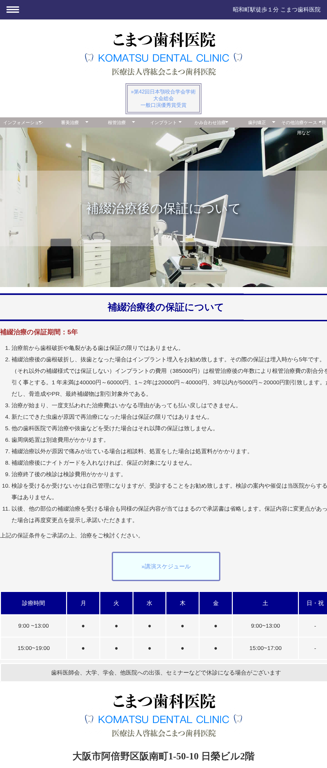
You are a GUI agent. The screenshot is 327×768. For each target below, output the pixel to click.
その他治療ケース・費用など (303, 124)
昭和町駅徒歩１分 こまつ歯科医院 (277, 9)
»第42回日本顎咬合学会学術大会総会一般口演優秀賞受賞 (163, 98)
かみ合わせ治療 (210, 122)
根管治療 (117, 122)
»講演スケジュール (166, 566)
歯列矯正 (257, 122)
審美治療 (70, 122)
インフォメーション (23, 122)
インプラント (163, 122)
